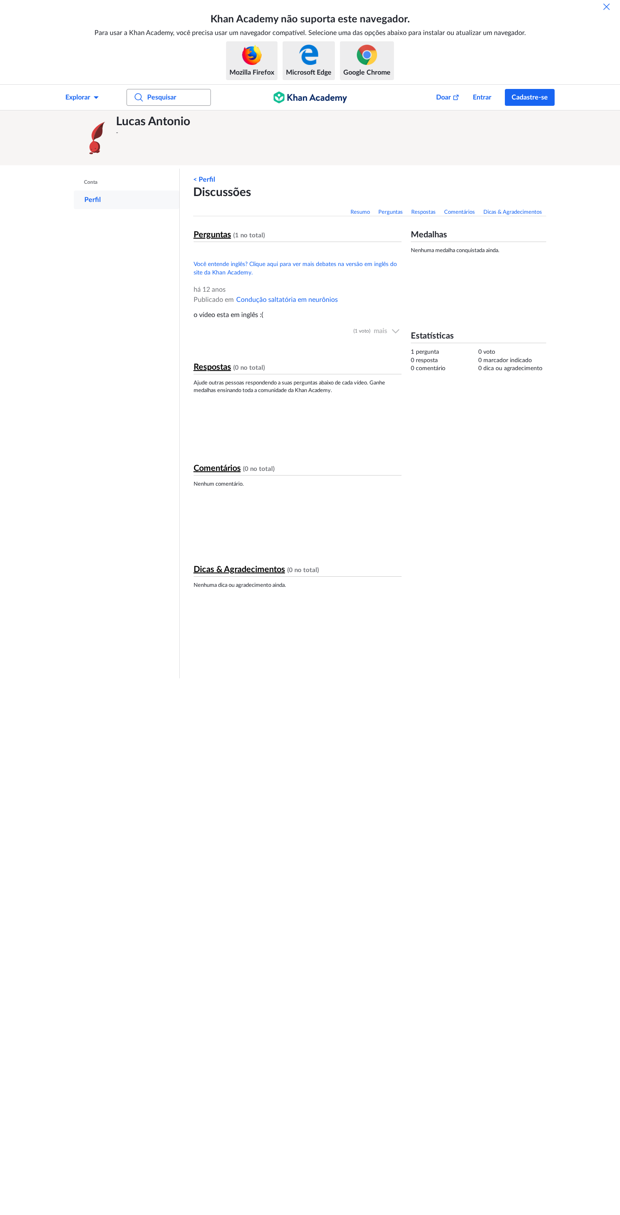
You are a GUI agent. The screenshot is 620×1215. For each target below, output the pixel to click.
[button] (97, 138)
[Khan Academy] (310, 97)
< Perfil (204, 179)
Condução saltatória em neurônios (287, 299)
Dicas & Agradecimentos (512, 212)
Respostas (423, 212)
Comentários (459, 212)
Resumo (360, 212)
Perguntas (390, 212)
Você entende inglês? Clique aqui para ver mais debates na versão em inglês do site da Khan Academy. (295, 268)
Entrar (482, 97)
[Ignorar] (606, 6)
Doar (443, 97)
